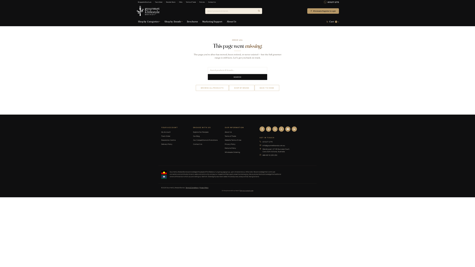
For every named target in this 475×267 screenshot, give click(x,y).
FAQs (180, 2)
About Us (231, 21)
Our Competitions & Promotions (205, 140)
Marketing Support (212, 21)
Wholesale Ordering (232, 152)
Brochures (192, 21)
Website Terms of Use (233, 140)
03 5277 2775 (333, 2)
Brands (173, 21)
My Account (166, 132)
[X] (275, 129)
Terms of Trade (191, 2)
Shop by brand (241, 88)
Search (237, 77)
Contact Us (212, 2)
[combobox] (230, 11)
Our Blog (196, 136)
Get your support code (246, 190)
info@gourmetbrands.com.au (273, 145)
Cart (334, 21)
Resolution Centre (168, 140)
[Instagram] (268, 129)
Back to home (267, 88)
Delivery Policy (166, 144)
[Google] (281, 129)
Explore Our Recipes (200, 132)
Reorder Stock (171, 2)
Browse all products (212, 88)
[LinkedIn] (294, 129)
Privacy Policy (230, 144)
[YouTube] (287, 129)
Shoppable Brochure (144, 2)
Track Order (159, 2)
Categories (149, 21)
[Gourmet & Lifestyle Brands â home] (148, 11)
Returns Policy (230, 148)
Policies (202, 2)
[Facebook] (262, 129)
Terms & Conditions (192, 188)
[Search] (259, 11)
